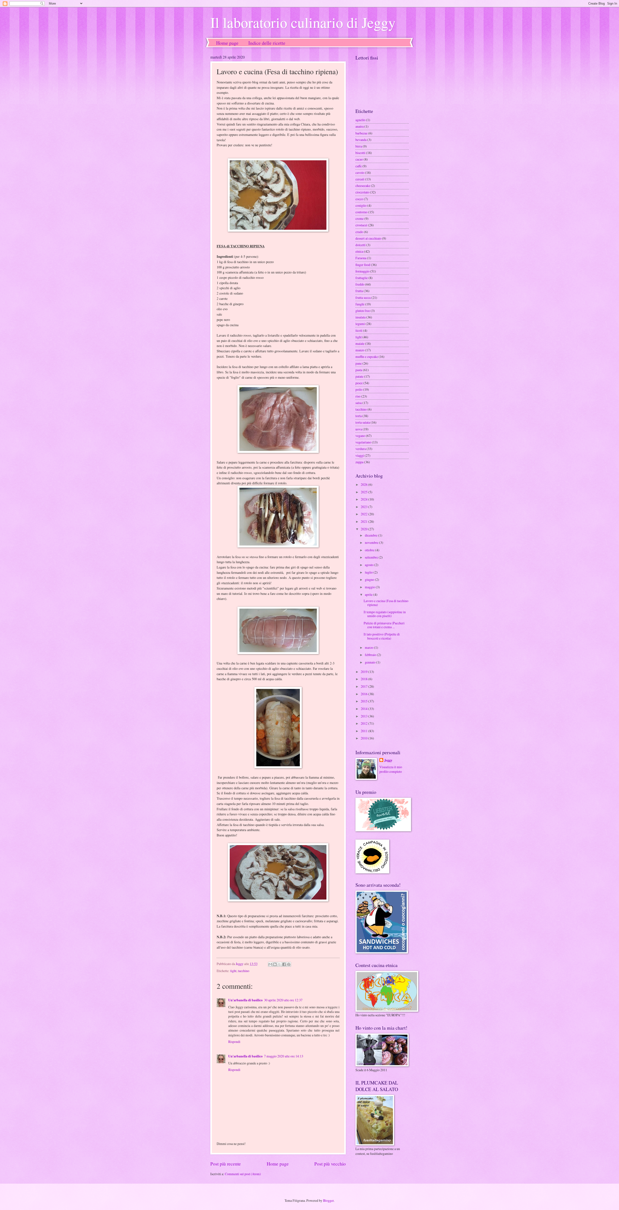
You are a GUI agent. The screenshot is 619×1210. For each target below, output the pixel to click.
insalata (360, 317)
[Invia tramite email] (270, 964)
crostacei (361, 225)
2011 (364, 731)
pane (358, 363)
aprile (369, 594)
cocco (359, 199)
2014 (364, 708)
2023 (364, 506)
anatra (359, 126)
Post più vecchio (330, 1164)
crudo (359, 231)
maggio (370, 587)
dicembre (371, 535)
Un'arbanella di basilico (245, 1000)
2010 (364, 738)
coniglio (361, 205)
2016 (364, 694)
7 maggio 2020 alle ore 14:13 (283, 1056)
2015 (364, 701)
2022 (364, 514)
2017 (364, 686)
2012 (364, 723)
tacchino (243, 970)
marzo (369, 647)
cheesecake (362, 185)
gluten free (362, 310)
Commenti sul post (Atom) (243, 1174)
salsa (358, 402)
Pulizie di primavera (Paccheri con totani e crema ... (384, 625)
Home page (227, 43)
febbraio (371, 654)
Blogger (328, 1200)
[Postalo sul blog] (275, 964)
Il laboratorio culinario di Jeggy (303, 22)
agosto (369, 564)
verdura (360, 448)
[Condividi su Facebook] (284, 964)
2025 (364, 492)
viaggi (359, 455)
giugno (370, 579)
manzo (359, 350)
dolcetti (360, 245)
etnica (359, 251)
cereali (359, 179)
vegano (360, 435)
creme (359, 218)
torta (358, 415)
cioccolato (362, 192)
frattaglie (361, 277)
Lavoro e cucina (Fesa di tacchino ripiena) (386, 602)
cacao (359, 159)
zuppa (359, 462)
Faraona (360, 258)
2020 (364, 529)
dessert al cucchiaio (368, 238)
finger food (362, 264)
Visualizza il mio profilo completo (390, 769)
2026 (364, 484)
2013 (364, 716)
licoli (358, 330)
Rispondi (234, 1041)
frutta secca (363, 297)
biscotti (360, 152)
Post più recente (225, 1164)
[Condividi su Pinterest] (288, 964)
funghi (359, 304)
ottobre (370, 550)
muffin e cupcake (366, 356)
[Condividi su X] (279, 964)
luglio (369, 572)
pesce (359, 383)
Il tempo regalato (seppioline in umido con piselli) (385, 614)
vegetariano (363, 442)
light (233, 970)
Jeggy (388, 760)
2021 (364, 521)
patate (359, 376)
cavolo (359, 172)
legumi (360, 323)
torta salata (362, 422)
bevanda (361, 139)
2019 (364, 671)
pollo (358, 389)
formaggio (362, 271)
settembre (372, 557)
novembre (372, 542)
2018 (364, 679)
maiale (359, 343)
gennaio (370, 662)
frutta (359, 290)
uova (358, 429)
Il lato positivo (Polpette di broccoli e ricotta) (382, 636)
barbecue (361, 133)
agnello (360, 120)
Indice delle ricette (266, 43)
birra (358, 146)
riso (358, 396)
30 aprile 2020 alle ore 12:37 (283, 1000)
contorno (361, 212)
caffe (358, 166)
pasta (358, 370)
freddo (359, 284)
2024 (364, 499)
